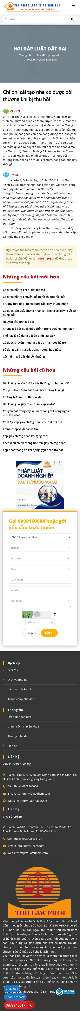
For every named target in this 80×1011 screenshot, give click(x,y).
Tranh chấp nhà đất (21, 699)
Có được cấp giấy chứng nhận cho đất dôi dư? (32, 422)
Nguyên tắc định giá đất (18, 322)
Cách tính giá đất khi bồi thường (24, 356)
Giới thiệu (14, 670)
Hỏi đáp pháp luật (49, 55)
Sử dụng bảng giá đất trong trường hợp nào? (32, 349)
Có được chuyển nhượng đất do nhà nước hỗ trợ (34, 342)
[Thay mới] (55, 614)
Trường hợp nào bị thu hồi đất (23, 397)
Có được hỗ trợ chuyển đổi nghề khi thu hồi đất (34, 297)
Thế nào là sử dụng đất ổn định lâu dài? (29, 335)
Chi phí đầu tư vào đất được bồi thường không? (33, 390)
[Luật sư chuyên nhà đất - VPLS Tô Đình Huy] (31, 7)
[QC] (40, 484)
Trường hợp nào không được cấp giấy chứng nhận (35, 304)
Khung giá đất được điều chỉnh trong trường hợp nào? (38, 328)
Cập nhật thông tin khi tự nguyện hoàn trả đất (33, 450)
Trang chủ (26, 55)
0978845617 (15, 1005)
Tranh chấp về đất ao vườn (20, 429)
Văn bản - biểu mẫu (20, 689)
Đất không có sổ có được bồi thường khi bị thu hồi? (36, 383)
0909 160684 (46, 258)
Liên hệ (12, 746)
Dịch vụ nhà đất (18, 679)
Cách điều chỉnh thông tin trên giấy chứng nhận (34, 443)
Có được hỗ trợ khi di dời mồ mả (24, 290)
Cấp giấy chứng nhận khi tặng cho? (25, 436)
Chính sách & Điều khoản (24, 726)
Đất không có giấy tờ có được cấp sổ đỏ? (29, 404)
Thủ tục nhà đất (18, 736)
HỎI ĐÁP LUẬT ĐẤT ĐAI (42, 59)
